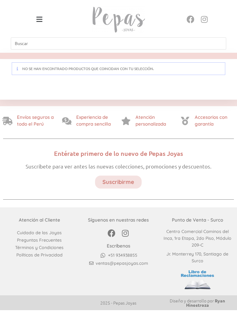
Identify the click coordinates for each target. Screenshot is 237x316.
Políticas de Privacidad (39, 255)
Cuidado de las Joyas (39, 232)
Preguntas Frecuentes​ (39, 240)
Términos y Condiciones (39, 247)
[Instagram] (204, 19)
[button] (39, 19)
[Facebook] (191, 19)
